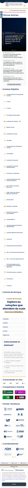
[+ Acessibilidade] (1, 17)
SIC (22, 1)
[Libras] (1, 12)
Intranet (24, 463)
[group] (14, 34)
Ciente (14, 484)
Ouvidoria (6, 1)
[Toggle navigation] (24, 5)
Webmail (5, 463)
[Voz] (1, 15)
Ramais (15, 463)
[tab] (12, 50)
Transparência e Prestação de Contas (15, 1)
